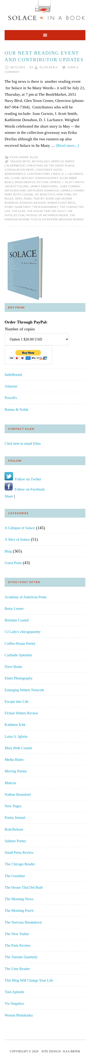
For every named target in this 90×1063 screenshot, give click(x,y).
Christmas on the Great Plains (51, 165)
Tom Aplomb (14, 992)
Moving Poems (16, 771)
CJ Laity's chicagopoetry (23, 632)
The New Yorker (17, 934)
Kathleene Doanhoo (43, 190)
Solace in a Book (45, 12)
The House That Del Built (24, 887)
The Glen (19, 210)
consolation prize (19, 169)
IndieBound (13, 375)
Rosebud (11, 202)
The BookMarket (45, 206)
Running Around (33, 202)
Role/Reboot (14, 829)
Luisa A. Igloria (16, 736)
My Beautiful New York (53, 194)
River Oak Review (59, 198)
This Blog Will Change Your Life (29, 980)
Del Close (12, 177)
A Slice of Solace (17, 539)
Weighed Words (71, 219)
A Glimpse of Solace (20, 528)
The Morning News (19, 899)
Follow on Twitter (27, 479)
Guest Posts (13, 563)
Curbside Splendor (18, 655)
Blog (34, 157)
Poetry (39, 198)
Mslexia (10, 783)
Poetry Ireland (15, 818)
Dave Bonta (13, 667)
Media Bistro (14, 760)
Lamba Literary (72, 190)
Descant (27, 177)
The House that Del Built (46, 210)
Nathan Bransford (18, 794)
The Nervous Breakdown (23, 922)
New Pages (13, 806)
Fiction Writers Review (21, 713)
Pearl (28, 198)
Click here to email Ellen (23, 443)
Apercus (57, 161)
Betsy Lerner (14, 609)
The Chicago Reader (20, 864)
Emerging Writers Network (24, 690)
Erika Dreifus (25, 182)
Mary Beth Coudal (19, 194)
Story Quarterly (18, 206)
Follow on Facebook (29, 489)
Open (18, 198)
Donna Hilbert (47, 177)
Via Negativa (14, 1003)
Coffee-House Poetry (20, 643)
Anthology (41, 161)
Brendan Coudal (17, 620)
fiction (42, 182)
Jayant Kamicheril (44, 186)
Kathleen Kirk (15, 190)
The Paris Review (18, 945)
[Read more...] (67, 145)
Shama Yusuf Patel (61, 202)
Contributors (38, 173)
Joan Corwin (70, 186)
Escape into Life (16, 702)
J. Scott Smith (73, 182)
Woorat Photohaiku (19, 1015)
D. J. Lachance (72, 173)
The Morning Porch (19, 910)
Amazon (11, 386)
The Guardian (15, 876)
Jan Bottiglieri (17, 186)
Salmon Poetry (15, 841)
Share (9, 496)
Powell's (11, 398)
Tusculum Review (43, 219)
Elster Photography (19, 678)
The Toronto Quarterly (21, 957)
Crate (55, 173)
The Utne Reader (17, 969)
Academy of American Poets (25, 597)
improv (55, 182)
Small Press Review (19, 852)
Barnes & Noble (16, 410)
